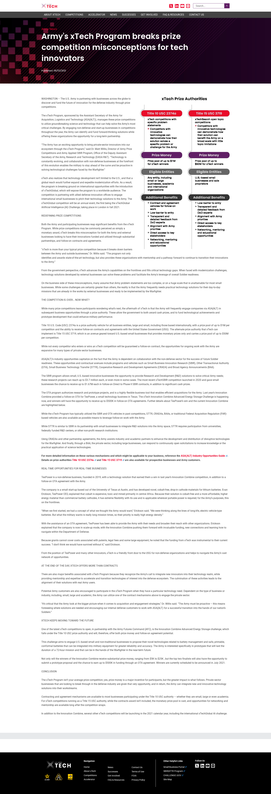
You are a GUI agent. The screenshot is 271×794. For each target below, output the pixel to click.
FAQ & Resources (116, 780)
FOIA (134, 775)
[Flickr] (188, 6)
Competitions (90, 775)
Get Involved (114, 775)
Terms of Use (138, 771)
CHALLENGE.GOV (172, 775)
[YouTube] (182, 6)
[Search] (227, 5)
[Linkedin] (177, 6)
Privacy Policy (138, 780)
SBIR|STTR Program (173, 771)
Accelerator (89, 779)
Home (87, 767)
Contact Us (137, 767)
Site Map (167, 779)
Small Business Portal (173, 767)
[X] (171, 6)
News (110, 767)
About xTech (90, 771)
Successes (113, 771)
